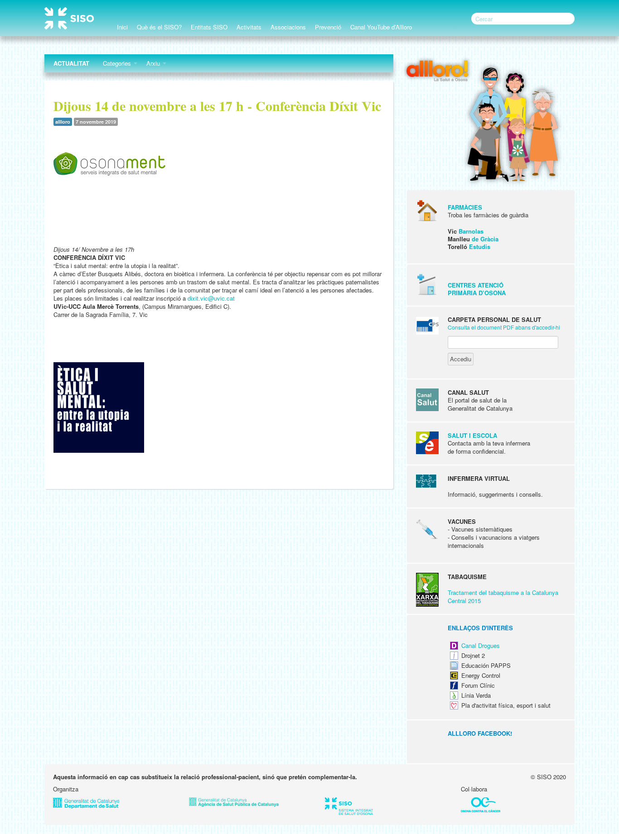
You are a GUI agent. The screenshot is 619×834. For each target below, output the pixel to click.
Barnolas (471, 231)
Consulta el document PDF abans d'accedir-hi (504, 327)
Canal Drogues (480, 645)
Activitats (249, 27)
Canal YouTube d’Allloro (381, 27)
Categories (118, 63)
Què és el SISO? (159, 27)
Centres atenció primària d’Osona (477, 289)
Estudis (479, 246)
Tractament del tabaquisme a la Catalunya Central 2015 (503, 596)
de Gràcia (485, 239)
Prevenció (328, 27)
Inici (122, 27)
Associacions (288, 27)
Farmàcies (465, 207)
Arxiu (154, 63)
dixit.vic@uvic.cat (211, 298)
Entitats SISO (209, 27)
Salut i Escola (472, 435)
